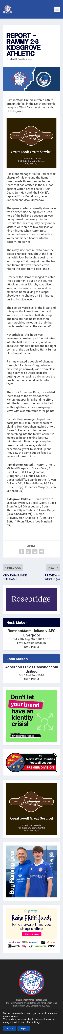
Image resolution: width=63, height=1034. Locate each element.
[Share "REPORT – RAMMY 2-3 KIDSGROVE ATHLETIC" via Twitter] (28, 551)
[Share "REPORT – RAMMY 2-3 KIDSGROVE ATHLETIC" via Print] (41, 551)
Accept (10, 1028)
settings (36, 1022)
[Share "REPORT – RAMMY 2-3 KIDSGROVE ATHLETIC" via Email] (35, 551)
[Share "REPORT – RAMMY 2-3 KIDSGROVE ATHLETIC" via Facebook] (21, 551)
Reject (23, 1028)
